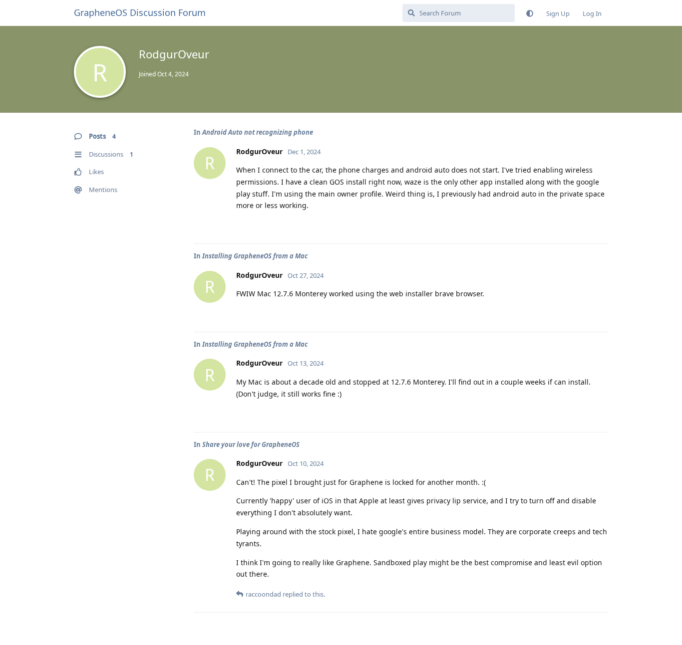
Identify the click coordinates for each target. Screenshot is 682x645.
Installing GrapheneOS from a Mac (255, 255)
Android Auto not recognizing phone (257, 132)
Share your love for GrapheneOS (251, 444)
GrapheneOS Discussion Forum (140, 12)
